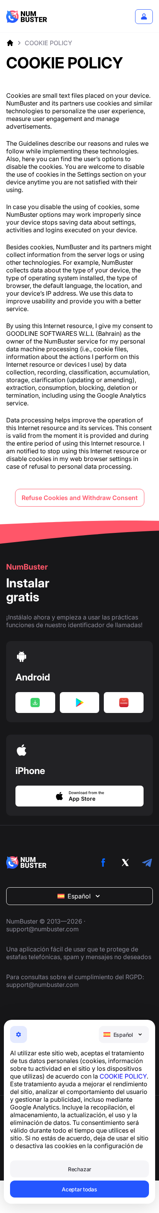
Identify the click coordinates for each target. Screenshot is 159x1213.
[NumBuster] (26, 16)
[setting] (18, 1034)
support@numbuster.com (42, 929)
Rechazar (79, 1169)
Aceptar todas (79, 1189)
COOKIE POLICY (123, 1076)
